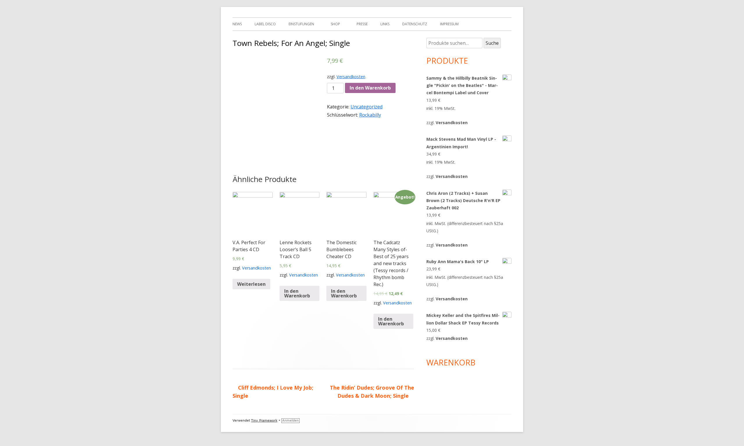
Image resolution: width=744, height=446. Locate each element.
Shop (335, 24)
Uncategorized (366, 107)
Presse (362, 24)
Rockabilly (370, 115)
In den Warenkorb (370, 88)
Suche (492, 43)
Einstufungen (301, 24)
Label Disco (265, 24)
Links (384, 24)
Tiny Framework (264, 420)
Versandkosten (351, 76)
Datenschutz (414, 24)
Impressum (449, 24)
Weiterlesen (251, 284)
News (237, 24)
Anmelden (290, 420)
